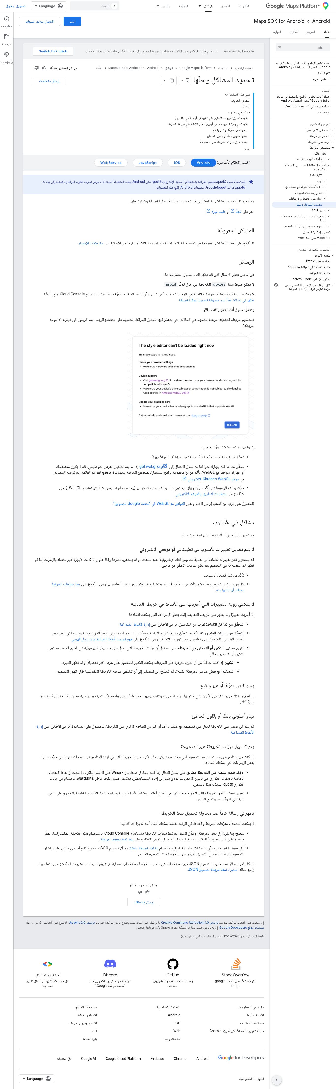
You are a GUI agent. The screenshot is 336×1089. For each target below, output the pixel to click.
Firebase (157, 1059)
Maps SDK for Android (279, 21)
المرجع (310, 31)
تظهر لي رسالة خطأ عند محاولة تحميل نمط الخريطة (216, 300)
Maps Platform (302, 6)
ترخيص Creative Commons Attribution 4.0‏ (189, 922)
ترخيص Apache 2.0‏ (82, 922)
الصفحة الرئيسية (244, 68)
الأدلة (327, 31)
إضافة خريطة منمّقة (143, 848)
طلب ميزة (219, 211)
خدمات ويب (172, 1039)
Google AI (88, 1059)
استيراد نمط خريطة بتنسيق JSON (213, 869)
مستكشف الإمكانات (252, 1023)
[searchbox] (303, 47)
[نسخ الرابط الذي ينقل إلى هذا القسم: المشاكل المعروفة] (212, 231)
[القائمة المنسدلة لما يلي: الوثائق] (198, 6)
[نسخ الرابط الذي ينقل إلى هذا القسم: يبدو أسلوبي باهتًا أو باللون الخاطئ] (187, 716)
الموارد (277, 31)
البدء (72, 21)
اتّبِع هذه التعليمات (167, 187)
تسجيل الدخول (15, 6)
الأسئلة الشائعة (255, 1015)
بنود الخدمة (89, 1039)
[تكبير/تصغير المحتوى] (226, 95)
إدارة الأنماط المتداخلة (134, 624)
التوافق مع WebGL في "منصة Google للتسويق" (149, 503)
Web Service (111, 162)
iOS (177, 162)
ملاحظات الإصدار (91, 243)
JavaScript (148, 162)
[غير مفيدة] (36, 68)
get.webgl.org (151, 466)
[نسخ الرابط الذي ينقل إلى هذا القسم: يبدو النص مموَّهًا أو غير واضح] (195, 686)
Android (321, 21)
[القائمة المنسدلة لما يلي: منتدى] (156, 6)
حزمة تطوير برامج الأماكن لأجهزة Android (236, 1031)
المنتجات (244, 6)
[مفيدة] (44, 68)
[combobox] (94, 5)
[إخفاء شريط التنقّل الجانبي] (277, 1080)
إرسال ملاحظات (49, 81)
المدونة (183, 6)
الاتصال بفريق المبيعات (39, 21)
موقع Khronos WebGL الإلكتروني (213, 479)
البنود (260, 1079)
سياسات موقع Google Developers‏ (241, 927)
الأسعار (225, 6)
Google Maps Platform (195, 68)
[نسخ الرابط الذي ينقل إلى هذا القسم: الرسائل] (233, 262)
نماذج (294, 31)
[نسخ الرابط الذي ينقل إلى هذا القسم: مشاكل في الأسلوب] (208, 523)
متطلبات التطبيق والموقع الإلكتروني (201, 493)
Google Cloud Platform (123, 1059)
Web (176, 1031)
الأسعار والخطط (87, 1015)
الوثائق (208, 6)
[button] (304, 130)
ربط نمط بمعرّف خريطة (117, 839)
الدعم (93, 1031)
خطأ (239, 211)
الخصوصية (246, 1079)
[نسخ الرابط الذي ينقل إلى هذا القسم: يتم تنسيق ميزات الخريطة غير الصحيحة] (176, 747)
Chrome (180, 1059)
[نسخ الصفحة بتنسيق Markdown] (172, 80)
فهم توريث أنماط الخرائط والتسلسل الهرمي (101, 639)
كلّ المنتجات (63, 1059)
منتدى (166, 6)
